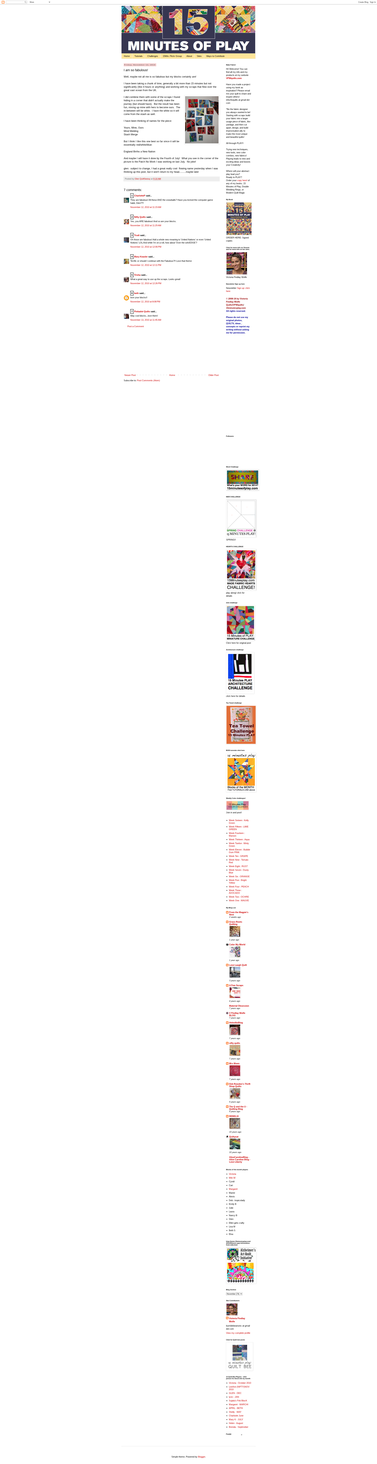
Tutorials (138, 56)
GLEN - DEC (235, 1393)
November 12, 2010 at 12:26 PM (145, 283)
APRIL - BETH (236, 1408)
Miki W (232, 1178)
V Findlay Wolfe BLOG (237, 1014)
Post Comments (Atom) (148, 380)
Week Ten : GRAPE (238, 856)
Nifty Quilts (140, 217)
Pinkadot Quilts (142, 311)
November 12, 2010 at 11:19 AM (145, 207)
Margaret (233, 1189)
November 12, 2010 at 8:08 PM (145, 301)
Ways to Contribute (215, 56)
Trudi (136, 235)
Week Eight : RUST (238, 866)
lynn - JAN (234, 1397)
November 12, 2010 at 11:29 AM (145, 225)
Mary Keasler (141, 256)
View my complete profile (238, 1333)
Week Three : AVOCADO (235, 891)
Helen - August (236, 1423)
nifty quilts (234, 1043)
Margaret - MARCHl (238, 1404)
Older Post (213, 375)
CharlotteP (139, 195)
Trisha (137, 275)
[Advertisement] (171, 350)
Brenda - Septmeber (238, 1427)
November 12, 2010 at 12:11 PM (145, 265)
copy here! (242, 180)
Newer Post (130, 375)
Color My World (237, 944)
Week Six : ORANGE (239, 876)
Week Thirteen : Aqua (239, 839)
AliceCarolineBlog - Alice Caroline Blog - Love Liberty (239, 1159)
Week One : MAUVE (239, 900)
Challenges (152, 56)
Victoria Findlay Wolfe (237, 1320)
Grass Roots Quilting (235, 923)
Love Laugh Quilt (238, 965)
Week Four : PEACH (239, 886)
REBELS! (234, 1116)
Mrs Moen (234, 1063)
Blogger (201, 1456)
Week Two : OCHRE (239, 896)
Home (127, 56)
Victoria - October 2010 (240, 1383)
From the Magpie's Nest (238, 913)
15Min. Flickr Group (172, 56)
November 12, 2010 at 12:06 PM (145, 246)
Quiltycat (233, 1136)
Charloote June (236, 1415)
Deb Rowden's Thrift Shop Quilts (239, 1085)
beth (136, 293)
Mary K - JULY (236, 1419)
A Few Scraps (236, 985)
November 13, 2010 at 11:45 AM (145, 320)
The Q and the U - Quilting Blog (238, 1107)
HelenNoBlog (236, 1022)
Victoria (232, 1174)
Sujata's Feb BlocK (238, 1400)
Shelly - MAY (235, 1412)
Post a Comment (135, 326)
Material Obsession (239, 1006)
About (189, 56)
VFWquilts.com (234, 78)
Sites (199, 56)
